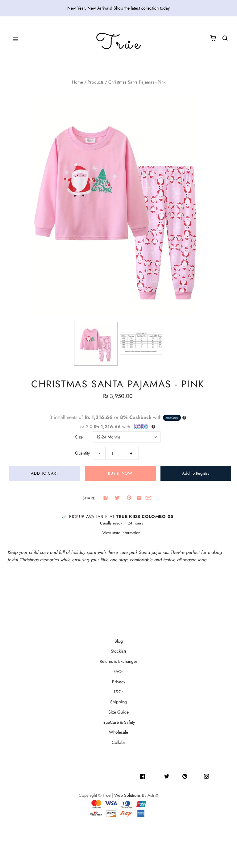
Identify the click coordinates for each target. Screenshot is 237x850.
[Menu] (15, 39)
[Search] (225, 38)
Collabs (119, 742)
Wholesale (118, 732)
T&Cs (118, 691)
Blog (118, 641)
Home (77, 82)
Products (96, 82)
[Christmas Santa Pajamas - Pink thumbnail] (96, 344)
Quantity (82, 453)
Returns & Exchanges (119, 661)
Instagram (218, 776)
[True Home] (118, 41)
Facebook (154, 776)
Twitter (175, 776)
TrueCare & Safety (118, 722)
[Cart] (213, 38)
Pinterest (195, 776)
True (106, 795)
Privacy (118, 682)
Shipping (118, 702)
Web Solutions (127, 795)
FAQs (118, 671)
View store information (121, 533)
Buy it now (120, 473)
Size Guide (118, 712)
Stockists (119, 651)
